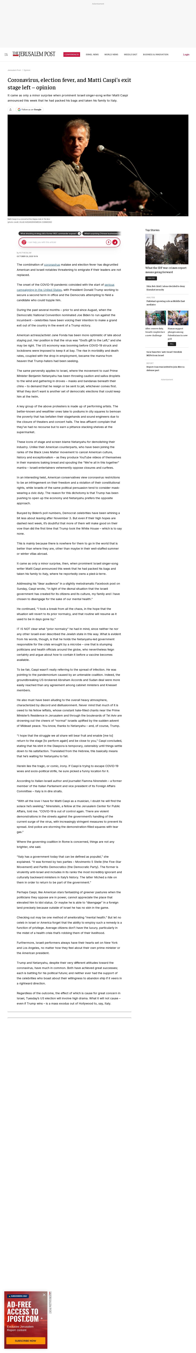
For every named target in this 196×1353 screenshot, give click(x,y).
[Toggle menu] (6, 54)
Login (186, 54)
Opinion (27, 70)
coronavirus (52, 264)
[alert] (25, 1320)
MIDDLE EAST (130, 54)
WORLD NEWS (111, 54)
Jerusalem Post (14, 70)
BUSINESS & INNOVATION (155, 54)
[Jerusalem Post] (32, 54)
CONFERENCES (72, 54)
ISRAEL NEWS (92, 54)
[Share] (10, 109)
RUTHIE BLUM (25, 253)
